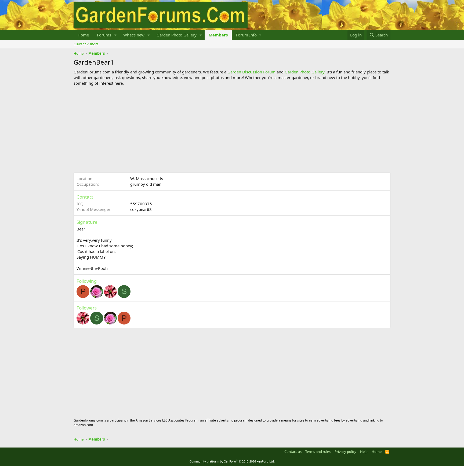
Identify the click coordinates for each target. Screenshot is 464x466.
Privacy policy (345, 451)
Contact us (293, 451)
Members (218, 35)
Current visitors (86, 44)
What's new (133, 35)
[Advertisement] (232, 129)
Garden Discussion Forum (251, 71)
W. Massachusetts (146, 178)
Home (83, 35)
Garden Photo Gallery (177, 35)
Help (364, 451)
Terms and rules (318, 451)
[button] (115, 35)
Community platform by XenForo (232, 461)
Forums (104, 35)
